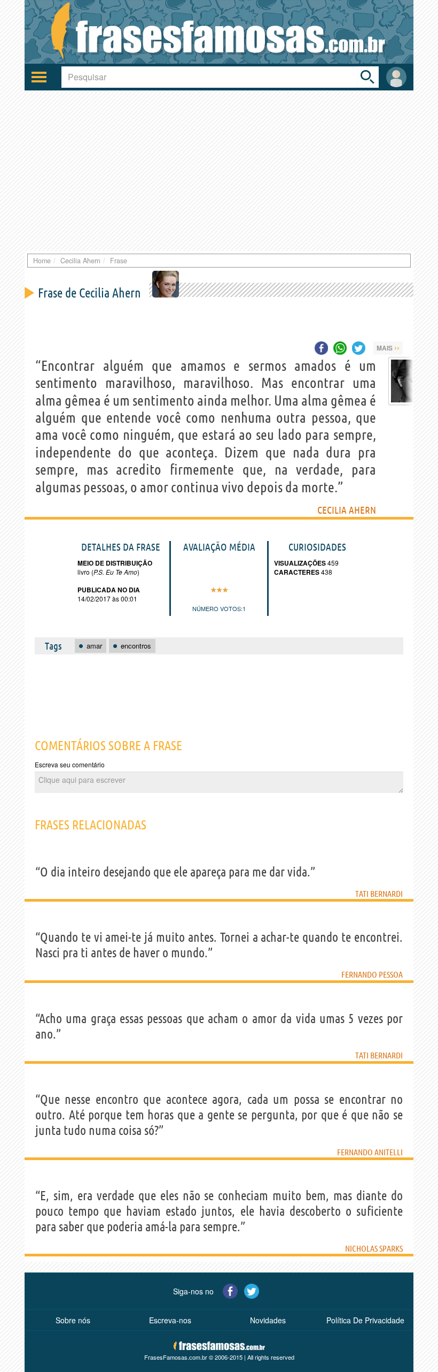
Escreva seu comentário (70, 764)
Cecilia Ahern (346, 510)
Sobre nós (73, 1320)
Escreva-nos (170, 1320)
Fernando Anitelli (370, 1152)
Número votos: (217, 608)
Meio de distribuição (114, 563)
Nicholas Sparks (374, 1248)
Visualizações (300, 563)
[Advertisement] (219, 171)
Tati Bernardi (379, 893)
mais (388, 347)
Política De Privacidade (365, 1320)
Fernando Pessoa (372, 974)
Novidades (268, 1320)
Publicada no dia (108, 589)
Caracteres (296, 572)
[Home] (219, 32)
